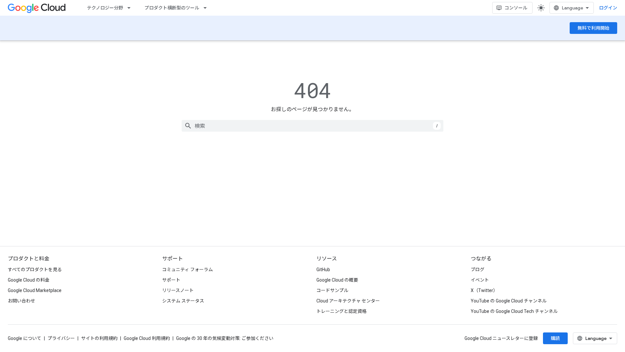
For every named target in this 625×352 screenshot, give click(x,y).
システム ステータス (183, 300)
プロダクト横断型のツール (172, 8)
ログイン (608, 7)
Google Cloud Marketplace (35, 290)
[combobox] (312, 126)
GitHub (323, 269)
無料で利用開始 (593, 28)
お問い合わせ (21, 300)
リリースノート (178, 290)
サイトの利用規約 (99, 338)
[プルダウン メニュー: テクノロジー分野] (131, 8)
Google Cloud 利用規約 (147, 338)
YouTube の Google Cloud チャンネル (509, 300)
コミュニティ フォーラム (187, 269)
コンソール (516, 8)
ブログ (477, 269)
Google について (24, 338)
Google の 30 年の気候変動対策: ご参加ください (224, 338)
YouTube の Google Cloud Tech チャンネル (514, 311)
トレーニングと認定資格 (341, 311)
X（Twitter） (484, 290)
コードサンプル (332, 290)
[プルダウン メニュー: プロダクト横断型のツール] (207, 8)
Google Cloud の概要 (337, 280)
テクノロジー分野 (105, 8)
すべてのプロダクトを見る (35, 269)
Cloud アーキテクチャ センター (348, 300)
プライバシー (61, 338)
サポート (171, 280)
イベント (480, 280)
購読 (555, 338)
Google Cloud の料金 (28, 280)
